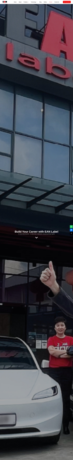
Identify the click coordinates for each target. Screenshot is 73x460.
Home (15, 2)
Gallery (45, 2)
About (20, 2)
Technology (33, 2)
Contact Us (56, 2)
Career (50, 2)
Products (25, 2)
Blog (40, 2)
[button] (67, 2)
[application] (28, 2)
